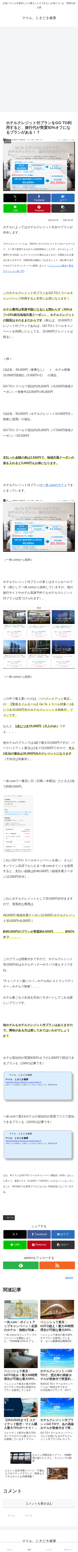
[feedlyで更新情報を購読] (21, 1265)
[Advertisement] (39, 70)
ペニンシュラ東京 (57, 265)
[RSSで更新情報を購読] (57, 1265)
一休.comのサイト (54, 485)
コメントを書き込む (39, 1503)
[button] (63, 208)
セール (10, 1217)
